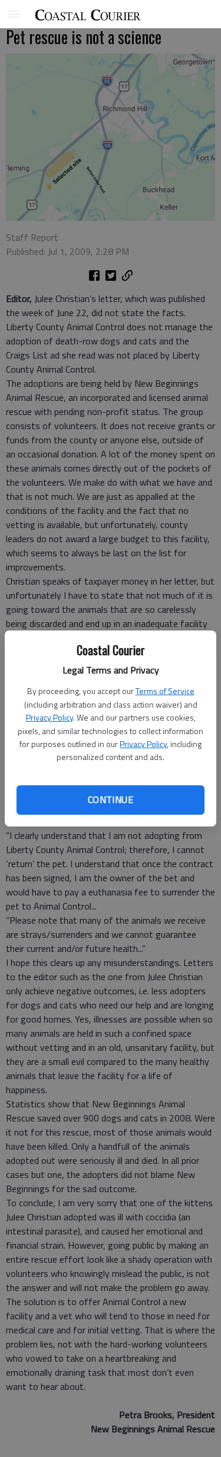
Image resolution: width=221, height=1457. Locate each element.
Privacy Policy (49, 717)
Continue (110, 799)
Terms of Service (165, 691)
